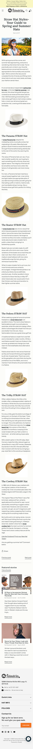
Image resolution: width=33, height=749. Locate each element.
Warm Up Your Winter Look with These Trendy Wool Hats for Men (16, 642)
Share (6, 551)
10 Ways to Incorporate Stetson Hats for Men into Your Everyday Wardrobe (16, 594)
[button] (28, 739)
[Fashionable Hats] (16, 10)
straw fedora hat (16, 320)
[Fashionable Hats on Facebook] (3, 732)
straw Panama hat (9, 140)
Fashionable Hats (19, 738)
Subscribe (26, 725)
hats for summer (21, 90)
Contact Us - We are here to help (13, 690)
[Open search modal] (26, 10)
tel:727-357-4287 (11, 687)
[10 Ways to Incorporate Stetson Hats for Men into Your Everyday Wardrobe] (16, 584)
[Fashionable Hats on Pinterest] (9, 732)
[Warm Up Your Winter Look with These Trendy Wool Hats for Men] (16, 633)
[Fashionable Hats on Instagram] (6, 732)
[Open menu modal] (2, 10)
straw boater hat (9, 229)
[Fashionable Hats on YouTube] (14, 732)
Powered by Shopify (16, 742)
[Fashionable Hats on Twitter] (11, 732)
